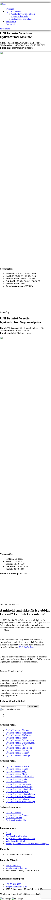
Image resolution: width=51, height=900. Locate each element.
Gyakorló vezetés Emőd (16, 745)
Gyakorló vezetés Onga (16, 779)
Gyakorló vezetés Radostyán (18, 784)
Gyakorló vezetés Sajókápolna (19, 789)
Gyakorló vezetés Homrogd (18, 755)
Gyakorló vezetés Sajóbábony (19, 786)
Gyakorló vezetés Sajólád (17, 791)
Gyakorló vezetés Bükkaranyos (20, 740)
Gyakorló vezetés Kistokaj (17, 766)
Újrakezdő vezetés (19, 16)
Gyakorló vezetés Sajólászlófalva (20, 794)
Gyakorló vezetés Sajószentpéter (20, 796)
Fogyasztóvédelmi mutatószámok (20, 838)
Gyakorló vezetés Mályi (16, 771)
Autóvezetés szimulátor (21, 19)
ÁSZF (8, 833)
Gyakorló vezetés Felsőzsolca (19, 748)
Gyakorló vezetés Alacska (17, 730)
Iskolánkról (11, 21)
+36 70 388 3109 (13, 865)
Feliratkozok (33, 707)
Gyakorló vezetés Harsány (17, 753)
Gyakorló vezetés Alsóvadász (19, 733)
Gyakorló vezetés (13, 11)
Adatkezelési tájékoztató (16, 836)
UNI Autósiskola (26, 647)
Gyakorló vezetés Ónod (16, 781)
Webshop (10, 9)
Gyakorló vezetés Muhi (16, 774)
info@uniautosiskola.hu (16, 868)
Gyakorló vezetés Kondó (17, 769)
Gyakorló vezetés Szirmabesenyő (20, 801)
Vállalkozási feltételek (15, 841)
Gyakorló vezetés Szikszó (17, 799)
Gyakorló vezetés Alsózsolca (18, 735)
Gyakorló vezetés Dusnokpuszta (20, 743)
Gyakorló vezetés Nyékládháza (20, 776)
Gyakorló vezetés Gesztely (18, 750)
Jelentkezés (5, 28)
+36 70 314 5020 (13, 884)
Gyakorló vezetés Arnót (16, 738)
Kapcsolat (10, 24)
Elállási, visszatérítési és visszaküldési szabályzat (27, 843)
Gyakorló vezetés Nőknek (23, 14)
